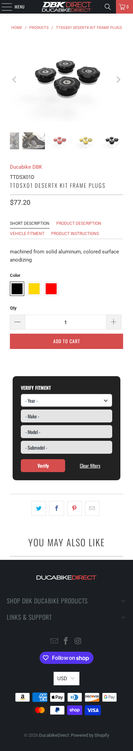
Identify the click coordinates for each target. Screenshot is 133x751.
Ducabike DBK (26, 167)
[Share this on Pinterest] (74, 508)
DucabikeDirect (54, 735)
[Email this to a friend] (92, 508)
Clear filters (90, 465)
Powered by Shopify (90, 735)
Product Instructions (75, 233)
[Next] (118, 79)
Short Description (29, 223)
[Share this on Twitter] (38, 508)
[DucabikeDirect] (66, 7)
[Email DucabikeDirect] (54, 641)
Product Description (78, 223)
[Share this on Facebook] (56, 508)
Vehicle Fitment (27, 233)
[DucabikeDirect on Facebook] (66, 641)
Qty (13, 308)
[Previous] (15, 79)
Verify (43, 465)
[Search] (107, 7)
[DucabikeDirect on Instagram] (78, 641)
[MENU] (3, 7)
